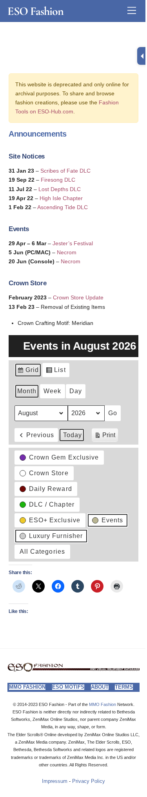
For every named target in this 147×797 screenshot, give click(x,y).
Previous (40, 435)
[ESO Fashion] (73, 670)
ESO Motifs (68, 687)
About (100, 687)
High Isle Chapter (61, 198)
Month (26, 391)
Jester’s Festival (73, 243)
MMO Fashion (27, 687)
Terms (124, 687)
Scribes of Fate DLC (65, 171)
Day (75, 391)
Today (72, 435)
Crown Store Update (78, 297)
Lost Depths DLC (59, 189)
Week (52, 391)
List (55, 372)
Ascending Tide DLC (62, 207)
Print (104, 437)
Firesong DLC (58, 180)
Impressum (54, 781)
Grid (28, 372)
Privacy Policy (88, 781)
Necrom (66, 252)
